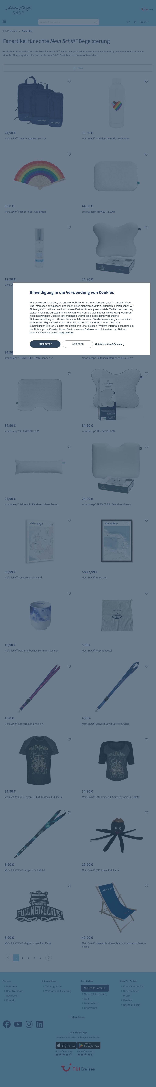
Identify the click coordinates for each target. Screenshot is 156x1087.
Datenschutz (92, 329)
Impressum (66, 332)
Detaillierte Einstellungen (108, 344)
